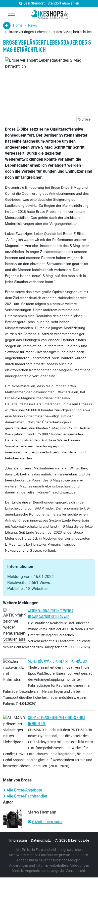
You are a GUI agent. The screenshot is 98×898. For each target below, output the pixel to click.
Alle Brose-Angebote (24, 790)
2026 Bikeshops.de (74, 840)
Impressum (18, 840)
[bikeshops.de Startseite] (49, 14)
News (32, 25)
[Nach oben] (84, 884)
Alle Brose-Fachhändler (27, 796)
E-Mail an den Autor (47, 822)
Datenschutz (41, 840)
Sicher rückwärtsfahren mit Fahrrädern (58, 661)
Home (17, 25)
